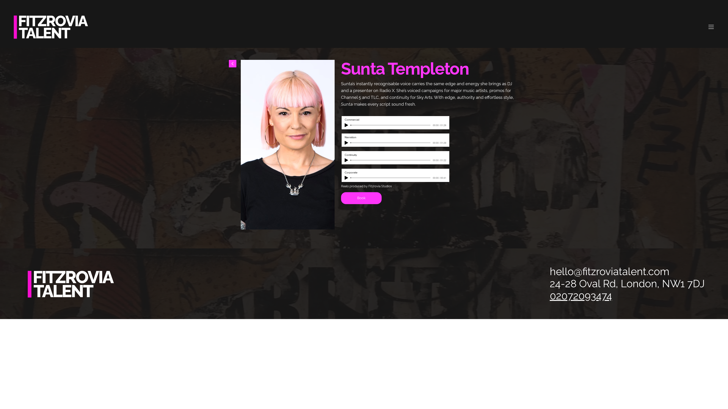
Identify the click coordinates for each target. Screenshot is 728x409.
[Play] (346, 125)
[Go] (233, 64)
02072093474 (581, 296)
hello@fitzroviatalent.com (609, 271)
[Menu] (711, 27)
